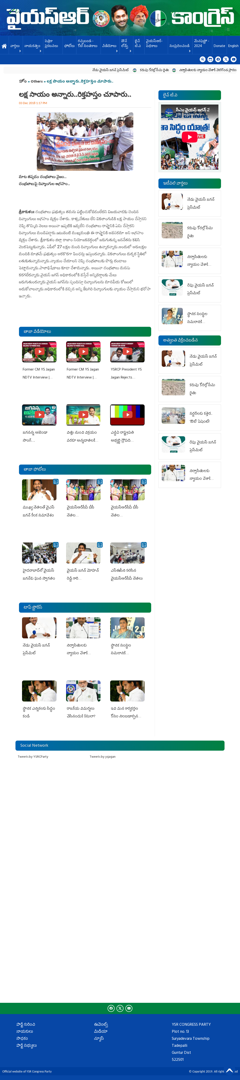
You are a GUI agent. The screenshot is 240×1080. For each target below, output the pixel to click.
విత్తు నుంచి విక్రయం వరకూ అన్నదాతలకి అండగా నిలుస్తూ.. (82, 440)
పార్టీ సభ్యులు (26, 1046)
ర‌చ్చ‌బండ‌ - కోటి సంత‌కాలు (88, 44)
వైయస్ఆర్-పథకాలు (154, 44)
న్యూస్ (99, 1039)
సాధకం (22, 1039)
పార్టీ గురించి (25, 1025)
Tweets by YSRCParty (33, 757)
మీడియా (101, 1032)
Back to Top (229, 1069)
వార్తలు (15, 46)
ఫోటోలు (69, 46)
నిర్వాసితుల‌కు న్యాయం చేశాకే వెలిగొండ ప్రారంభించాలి (193, 70)
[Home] (120, 18)
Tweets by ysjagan (103, 757)
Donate (219, 46)
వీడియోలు (109, 46)
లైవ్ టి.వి (138, 44)
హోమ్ (4, 46)
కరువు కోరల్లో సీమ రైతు (134, 70)
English (233, 46)
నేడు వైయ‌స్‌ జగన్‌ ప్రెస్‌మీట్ (91, 70)
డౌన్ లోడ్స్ (124, 44)
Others (37, 81)
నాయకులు (24, 1032)
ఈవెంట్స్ (101, 1025)
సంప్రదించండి (179, 46)
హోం (23, 81)
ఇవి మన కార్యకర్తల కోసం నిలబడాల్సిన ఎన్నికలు (124, 716)
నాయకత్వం (32, 46)
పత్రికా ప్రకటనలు (51, 44)
